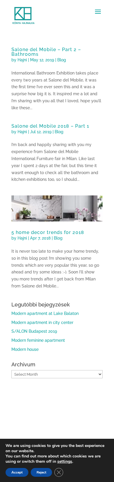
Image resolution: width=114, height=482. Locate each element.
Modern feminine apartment (38, 340)
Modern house (25, 349)
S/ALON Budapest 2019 (34, 331)
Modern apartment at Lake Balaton (45, 313)
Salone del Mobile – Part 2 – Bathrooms (46, 52)
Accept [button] (17, 472)
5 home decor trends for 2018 (47, 232)
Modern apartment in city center (42, 322)
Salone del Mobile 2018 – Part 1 (50, 126)
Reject (41, 472)
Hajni (22, 60)
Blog (61, 60)
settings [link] (64, 461)
